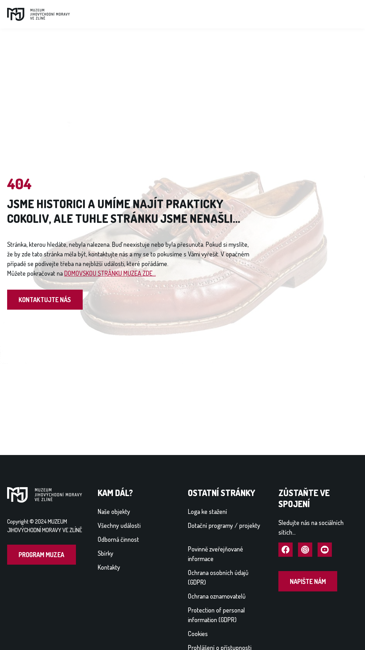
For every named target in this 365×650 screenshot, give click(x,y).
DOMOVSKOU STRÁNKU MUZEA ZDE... (110, 273)
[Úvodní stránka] (38, 13)
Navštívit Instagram (305, 550)
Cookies (198, 634)
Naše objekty (114, 511)
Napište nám (308, 581)
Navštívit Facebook (285, 550)
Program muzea (41, 555)
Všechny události (119, 525)
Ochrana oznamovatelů (217, 596)
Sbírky (105, 553)
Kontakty (109, 567)
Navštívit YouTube (325, 550)
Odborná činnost (118, 539)
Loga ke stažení (207, 511)
